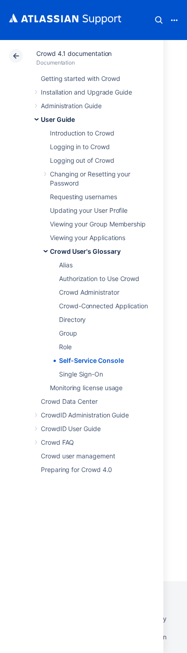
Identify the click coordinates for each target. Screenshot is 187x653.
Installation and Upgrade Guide (86, 92)
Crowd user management (78, 456)
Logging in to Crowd (80, 147)
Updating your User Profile (89, 210)
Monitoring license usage (86, 388)
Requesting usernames (83, 197)
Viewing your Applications (87, 237)
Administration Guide (71, 106)
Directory (72, 319)
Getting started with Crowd (80, 78)
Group (68, 333)
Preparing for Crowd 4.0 (76, 469)
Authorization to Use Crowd (99, 278)
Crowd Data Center (69, 401)
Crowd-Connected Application (103, 306)
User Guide (58, 119)
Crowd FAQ (57, 442)
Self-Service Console (91, 360)
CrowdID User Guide (71, 428)
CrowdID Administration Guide (85, 415)
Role (65, 347)
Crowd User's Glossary (85, 251)
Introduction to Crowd (82, 133)
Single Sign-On (81, 374)
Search (159, 20)
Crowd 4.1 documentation (74, 53)
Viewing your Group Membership (98, 224)
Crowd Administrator (89, 292)
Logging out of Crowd (82, 160)
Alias (66, 265)
